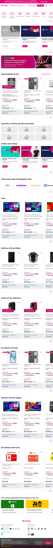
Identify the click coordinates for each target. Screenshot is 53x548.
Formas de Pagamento (7, 525)
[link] (4, 5)
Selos (29, 532)
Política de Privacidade (6, 546)
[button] (44, 1)
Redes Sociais (31, 525)
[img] (32, 534)
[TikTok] (32, 529)
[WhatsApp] (35, 529)
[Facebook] (45, 529)
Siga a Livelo (30, 526)
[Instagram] (29, 529)
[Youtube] (42, 529)
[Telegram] (39, 529)
